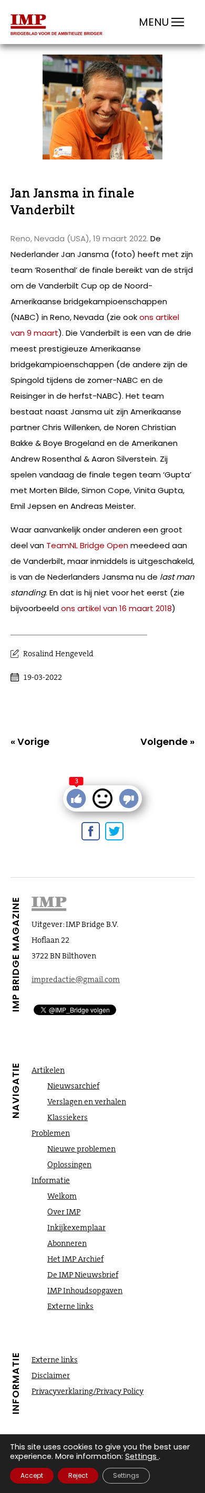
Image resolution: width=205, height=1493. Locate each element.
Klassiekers (67, 1117)
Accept (31, 1475)
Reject (78, 1475)
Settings (141, 1456)
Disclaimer (51, 1375)
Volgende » (167, 741)
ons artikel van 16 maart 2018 (116, 608)
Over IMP (63, 1212)
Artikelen (48, 1070)
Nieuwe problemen (81, 1149)
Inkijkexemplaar (76, 1227)
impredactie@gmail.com (76, 979)
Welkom (62, 1196)
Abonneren (67, 1243)
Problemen (51, 1133)
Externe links (70, 1306)
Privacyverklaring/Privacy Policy (88, 1391)
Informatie (51, 1180)
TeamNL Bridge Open (87, 545)
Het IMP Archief (75, 1259)
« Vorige (30, 741)
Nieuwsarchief (73, 1086)
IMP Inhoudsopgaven (84, 1290)
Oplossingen (69, 1164)
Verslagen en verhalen (86, 1101)
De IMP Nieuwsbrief (82, 1275)
